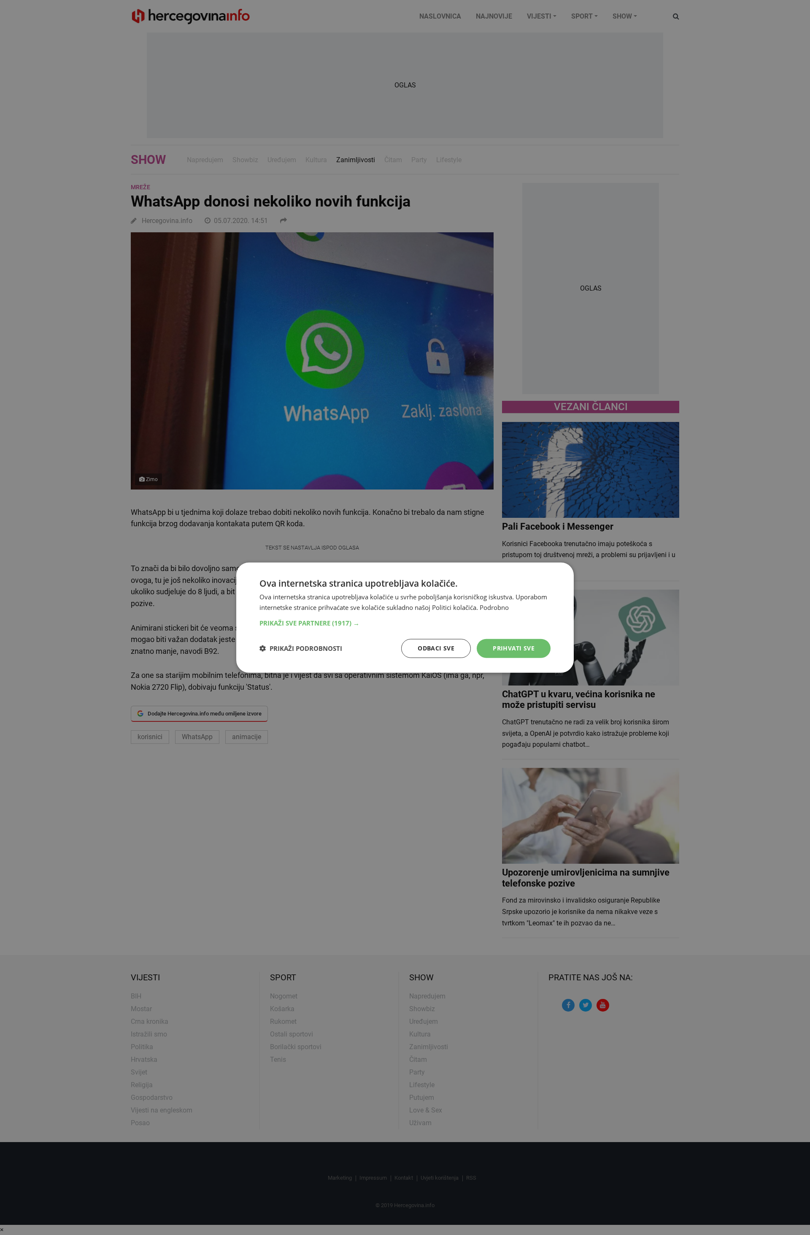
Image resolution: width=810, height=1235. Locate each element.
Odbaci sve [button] (436, 648)
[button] (405, 623)
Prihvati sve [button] (514, 648)
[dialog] (405, 618)
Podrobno (494, 607)
